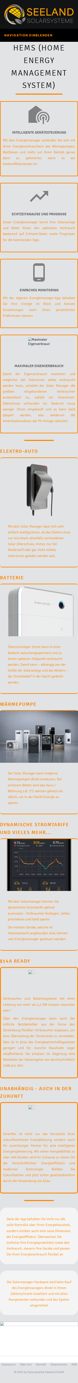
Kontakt (41, 1364)
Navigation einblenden (28, 35)
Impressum (9, 1364)
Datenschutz (58, 1364)
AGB (74, 1364)
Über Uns (26, 1364)
